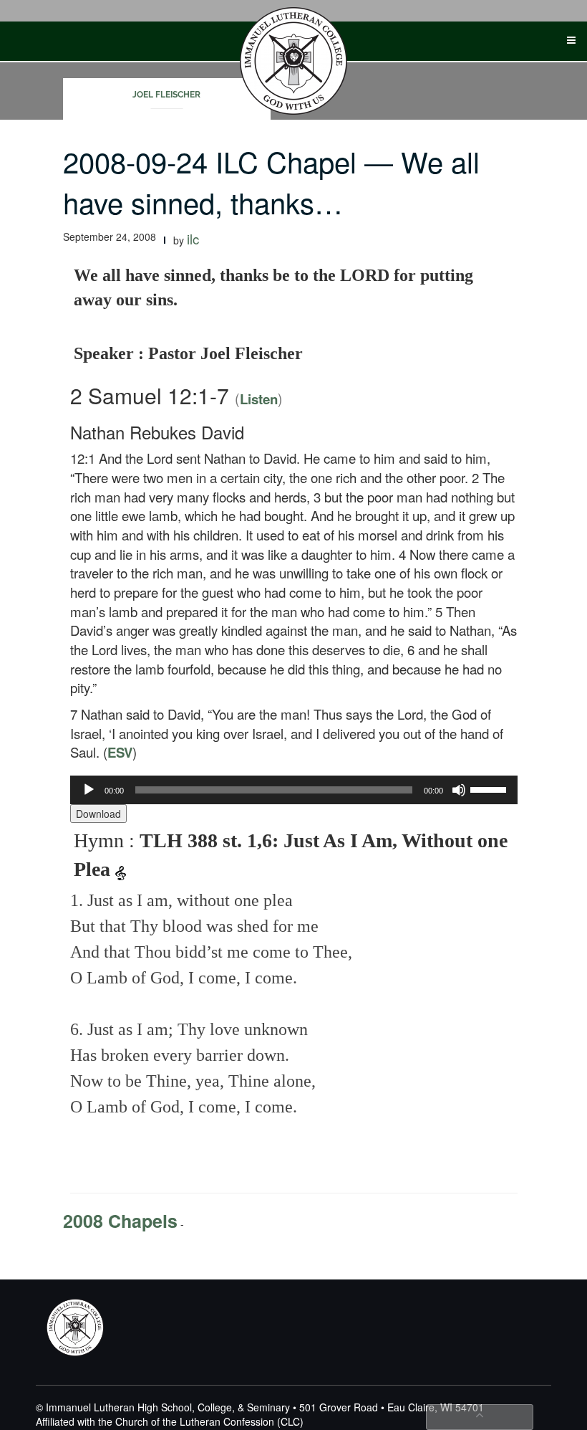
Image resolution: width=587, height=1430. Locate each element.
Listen (259, 399)
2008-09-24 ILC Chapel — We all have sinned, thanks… (271, 181)
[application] (294, 790)
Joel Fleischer (166, 95)
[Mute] (459, 790)
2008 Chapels (120, 1221)
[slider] (490, 788)
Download (98, 813)
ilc (193, 238)
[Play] (89, 790)
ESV (119, 752)
